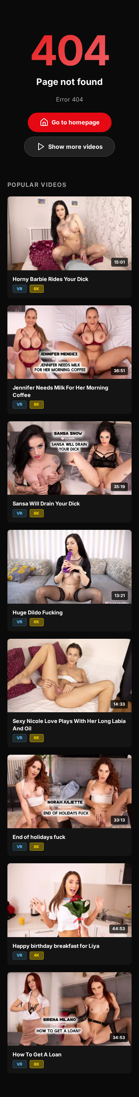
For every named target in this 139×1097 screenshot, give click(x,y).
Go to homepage (76, 122)
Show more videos (75, 146)
